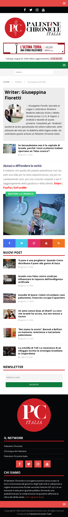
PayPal (7, 187)
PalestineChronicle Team (40, 514)
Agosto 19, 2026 (26, 285)
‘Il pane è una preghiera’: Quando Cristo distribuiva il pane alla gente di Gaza (40, 262)
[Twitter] (31, 10)
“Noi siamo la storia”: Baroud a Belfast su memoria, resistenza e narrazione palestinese (40, 332)
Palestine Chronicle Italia (16, 456)
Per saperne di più (35, 497)
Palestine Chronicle (13, 446)
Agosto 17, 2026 (26, 301)
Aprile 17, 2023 (26, 155)
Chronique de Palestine (15, 451)
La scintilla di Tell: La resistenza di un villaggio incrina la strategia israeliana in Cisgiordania (40, 350)
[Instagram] (37, 10)
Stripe (57, 183)
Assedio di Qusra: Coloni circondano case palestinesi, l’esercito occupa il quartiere (41, 296)
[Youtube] (43, 10)
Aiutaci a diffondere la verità (22, 166)
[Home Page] (34, 431)
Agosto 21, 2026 (26, 267)
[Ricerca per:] (33, 72)
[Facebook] (25, 10)
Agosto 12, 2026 (26, 320)
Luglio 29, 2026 (26, 357)
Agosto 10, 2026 (26, 338)
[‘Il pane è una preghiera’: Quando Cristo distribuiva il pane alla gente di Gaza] (9, 263)
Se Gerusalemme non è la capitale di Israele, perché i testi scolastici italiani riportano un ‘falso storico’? (40, 148)
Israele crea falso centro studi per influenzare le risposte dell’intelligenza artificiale (40, 279)
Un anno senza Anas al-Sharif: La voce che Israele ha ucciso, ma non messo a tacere (40, 313)
